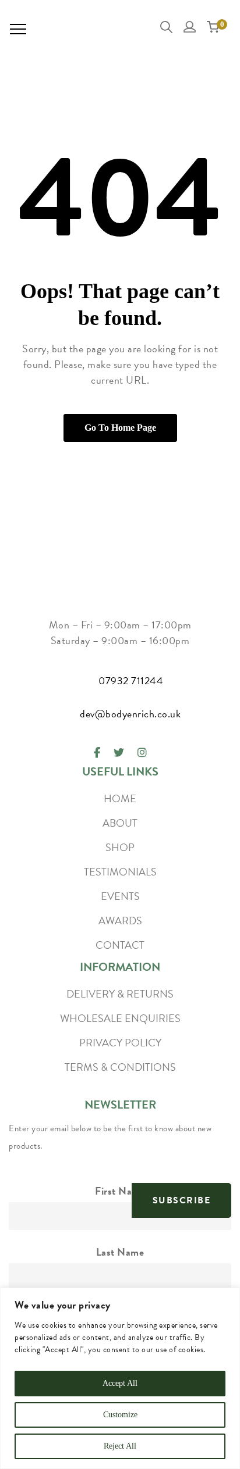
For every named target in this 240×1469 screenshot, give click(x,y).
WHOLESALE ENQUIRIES (120, 1018)
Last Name (120, 1252)
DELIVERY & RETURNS (120, 994)
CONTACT (120, 945)
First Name (120, 1191)
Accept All (120, 1383)
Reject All (120, 1446)
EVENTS (120, 896)
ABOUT (120, 823)
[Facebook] (97, 753)
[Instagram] (142, 753)
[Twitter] (119, 753)
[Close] (228, 1297)
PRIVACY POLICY (120, 1042)
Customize (120, 1414)
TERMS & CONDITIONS (120, 1067)
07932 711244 (130, 680)
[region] (120, 1378)
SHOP (120, 847)
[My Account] (191, 29)
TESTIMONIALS (120, 872)
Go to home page (120, 428)
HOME (120, 798)
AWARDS (120, 920)
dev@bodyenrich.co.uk (130, 713)
